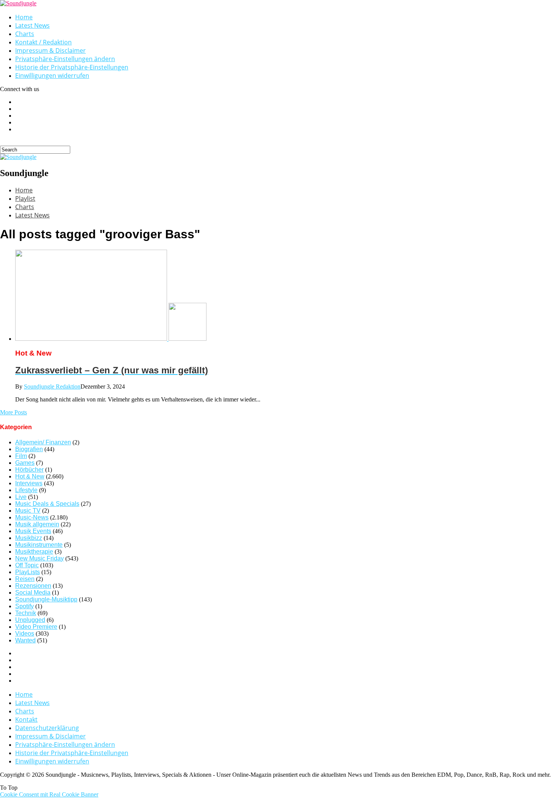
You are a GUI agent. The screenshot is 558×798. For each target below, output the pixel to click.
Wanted (25, 640)
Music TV (28, 510)
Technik (25, 613)
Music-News (32, 517)
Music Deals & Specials (47, 504)
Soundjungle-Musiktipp (46, 599)
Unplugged (30, 620)
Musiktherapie (34, 551)
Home (24, 17)
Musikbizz (28, 538)
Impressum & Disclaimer (50, 50)
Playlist (25, 198)
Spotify (24, 606)
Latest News (32, 25)
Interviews (29, 483)
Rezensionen (33, 585)
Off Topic (27, 565)
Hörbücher (29, 469)
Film (21, 456)
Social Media (32, 592)
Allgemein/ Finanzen (43, 442)
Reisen (25, 579)
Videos (24, 633)
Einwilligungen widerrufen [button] (52, 75)
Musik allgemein (37, 524)
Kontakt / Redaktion (43, 42)
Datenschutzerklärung (47, 728)
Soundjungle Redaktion (52, 386)
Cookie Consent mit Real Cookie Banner (49, 794)
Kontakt (26, 719)
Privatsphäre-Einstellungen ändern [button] (65, 59)
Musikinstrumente (39, 544)
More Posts (13, 412)
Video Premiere (36, 626)
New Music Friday (39, 558)
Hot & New (29, 476)
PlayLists (27, 572)
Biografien (29, 449)
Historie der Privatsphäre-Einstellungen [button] (71, 67)
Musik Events (33, 531)
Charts (24, 34)
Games (25, 463)
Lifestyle (26, 490)
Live (21, 497)
